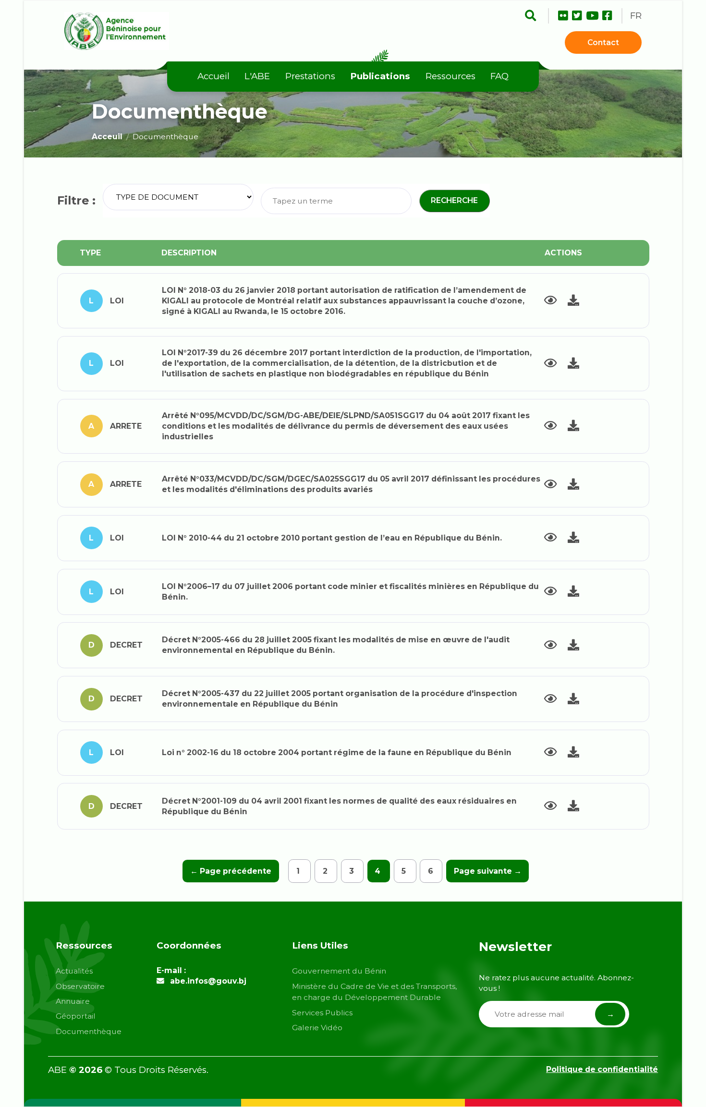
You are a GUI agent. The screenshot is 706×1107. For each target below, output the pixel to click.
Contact (603, 42)
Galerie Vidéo (317, 1027)
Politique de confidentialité (602, 1069)
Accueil (213, 76)
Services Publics (322, 1012)
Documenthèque (89, 1031)
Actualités (74, 970)
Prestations (310, 76)
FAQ (499, 76)
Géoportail (76, 1016)
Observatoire (80, 986)
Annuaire (73, 1001)
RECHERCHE (454, 200)
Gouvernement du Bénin (339, 970)
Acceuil (107, 136)
